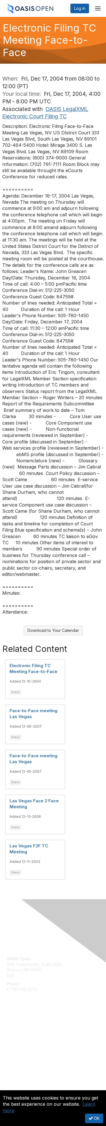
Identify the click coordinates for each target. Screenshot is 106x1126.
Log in (79, 8)
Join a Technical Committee (32, 1043)
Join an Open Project (26, 1034)
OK (96, 1118)
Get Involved (18, 1026)
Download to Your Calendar (53, 630)
